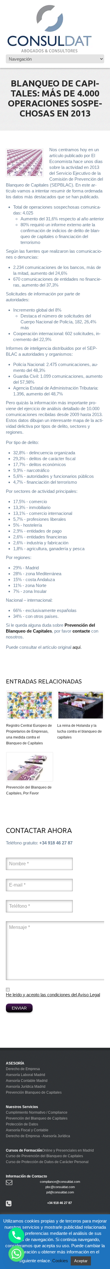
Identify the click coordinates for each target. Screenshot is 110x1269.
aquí (76, 647)
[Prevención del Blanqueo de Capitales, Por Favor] (29, 766)
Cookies (60, 1260)
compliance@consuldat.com (60, 1181)
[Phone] (16, 1235)
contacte (81, 630)
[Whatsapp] (16, 1254)
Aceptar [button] (80, 1261)
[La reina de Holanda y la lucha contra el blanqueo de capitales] (80, 705)
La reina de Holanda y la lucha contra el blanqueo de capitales (79, 731)
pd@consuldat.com (60, 1192)
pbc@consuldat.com (60, 1187)
